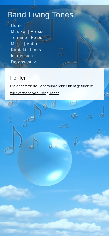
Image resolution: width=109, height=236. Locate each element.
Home (17, 25)
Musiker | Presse (28, 31)
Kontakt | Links (26, 49)
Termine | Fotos (26, 37)
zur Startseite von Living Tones (34, 93)
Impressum (22, 55)
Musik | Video (25, 43)
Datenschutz (23, 62)
